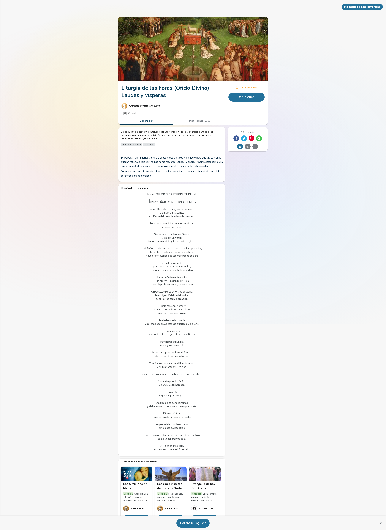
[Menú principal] (7, 7)
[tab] (146, 121)
